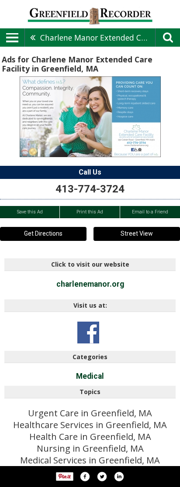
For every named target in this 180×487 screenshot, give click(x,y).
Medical (90, 376)
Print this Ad (89, 212)
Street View (137, 233)
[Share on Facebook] (84, 476)
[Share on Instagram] (119, 476)
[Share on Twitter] (101, 476)
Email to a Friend (150, 212)
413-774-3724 (90, 189)
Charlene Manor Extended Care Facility (97, 37)
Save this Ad (30, 212)
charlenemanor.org (90, 284)
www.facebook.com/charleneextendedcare (88, 332)
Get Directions (43, 233)
